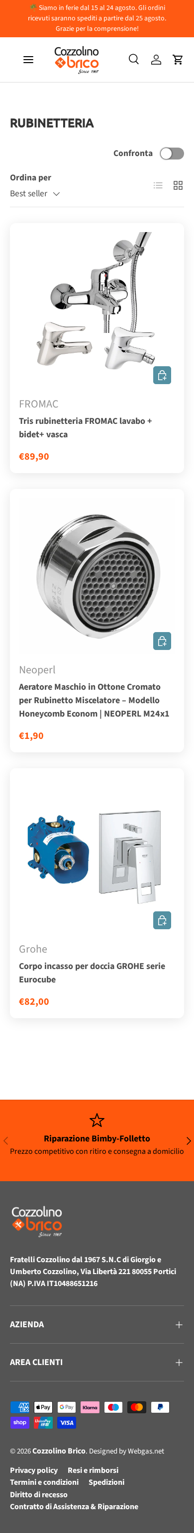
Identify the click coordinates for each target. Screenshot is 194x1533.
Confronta (133, 153)
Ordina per (30, 177)
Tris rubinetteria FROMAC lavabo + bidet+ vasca (85, 428)
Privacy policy (34, 1470)
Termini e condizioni (44, 1482)
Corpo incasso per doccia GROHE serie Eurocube (92, 973)
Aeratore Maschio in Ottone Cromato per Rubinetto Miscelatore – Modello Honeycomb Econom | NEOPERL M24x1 (94, 700)
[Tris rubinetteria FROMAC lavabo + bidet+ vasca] (97, 310)
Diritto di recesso (39, 1494)
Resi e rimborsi (93, 1470)
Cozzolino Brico (59, 1451)
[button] (178, 60)
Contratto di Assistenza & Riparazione (74, 1506)
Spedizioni (106, 1482)
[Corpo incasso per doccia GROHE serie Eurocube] (97, 855)
